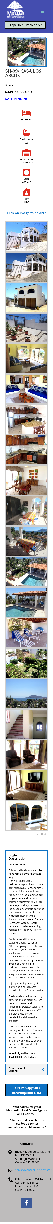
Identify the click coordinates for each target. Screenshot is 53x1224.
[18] (26, 768)
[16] (26, 707)
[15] (26, 676)
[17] (26, 737)
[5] (26, 372)
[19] (26, 798)
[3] (26, 311)
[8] (26, 463)
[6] (26, 402)
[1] (26, 250)
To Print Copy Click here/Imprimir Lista (26, 1090)
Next (43, 834)
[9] (26, 494)
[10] (26, 524)
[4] (26, 341)
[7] (26, 433)
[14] (26, 646)
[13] (26, 616)
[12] (26, 585)
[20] (26, 829)
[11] (26, 555)
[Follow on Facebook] (26, 1203)
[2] (26, 280)
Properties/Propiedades (25, 25)
